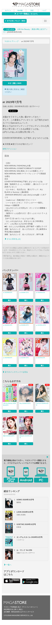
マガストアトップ (11, 41)
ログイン (8, 10)
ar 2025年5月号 (40, 357)
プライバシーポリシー (29, 607)
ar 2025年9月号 (7, 357)
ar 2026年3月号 (7, 325)
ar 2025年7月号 (24, 357)
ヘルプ (44, 10)
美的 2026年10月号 (8, 436)
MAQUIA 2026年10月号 (26, 436)
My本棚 (19, 10)
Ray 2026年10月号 (25, 403)
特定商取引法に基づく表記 (13, 609)
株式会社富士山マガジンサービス (22, 612)
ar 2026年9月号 (7, 292)
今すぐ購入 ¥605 (14, 83)
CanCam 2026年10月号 (42, 404)
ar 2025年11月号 (41, 325)
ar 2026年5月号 (40, 292)
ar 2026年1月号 (24, 325)
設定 (32, 10)
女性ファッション (10, 149)
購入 (9, 300)
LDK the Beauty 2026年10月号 (9, 404)
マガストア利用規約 (10, 607)
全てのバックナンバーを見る (16, 372)
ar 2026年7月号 (24, 292)
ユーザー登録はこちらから (27, 14)
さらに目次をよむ (13, 239)
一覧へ (8, 565)
